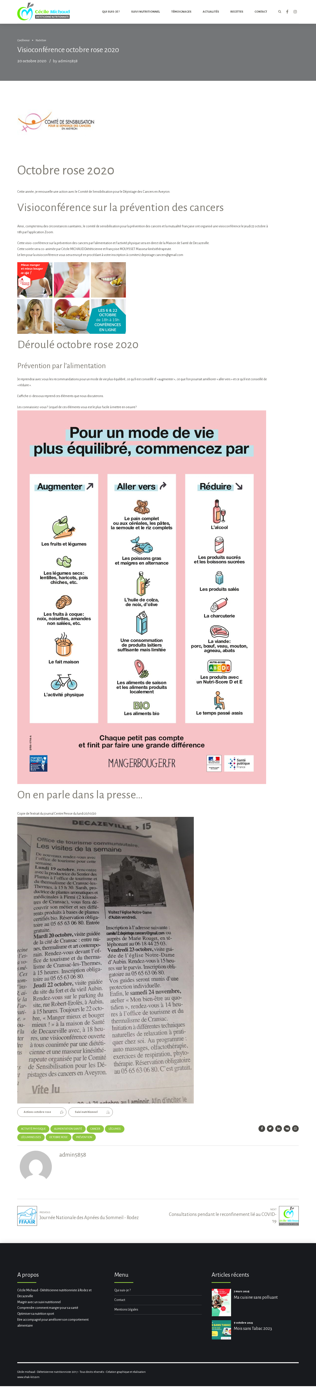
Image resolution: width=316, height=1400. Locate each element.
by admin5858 (65, 61)
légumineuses (31, 1137)
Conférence (23, 40)
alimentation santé (68, 1128)
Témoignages (181, 11)
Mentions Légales (126, 1309)
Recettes (236, 11)
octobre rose (58, 1137)
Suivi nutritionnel (145, 11)
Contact (119, 1300)
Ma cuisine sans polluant (256, 1297)
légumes (115, 1128)
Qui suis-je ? (111, 11)
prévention (84, 1137)
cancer (95, 1128)
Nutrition (41, 40)
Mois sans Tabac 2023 (253, 1328)
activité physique (33, 1128)
